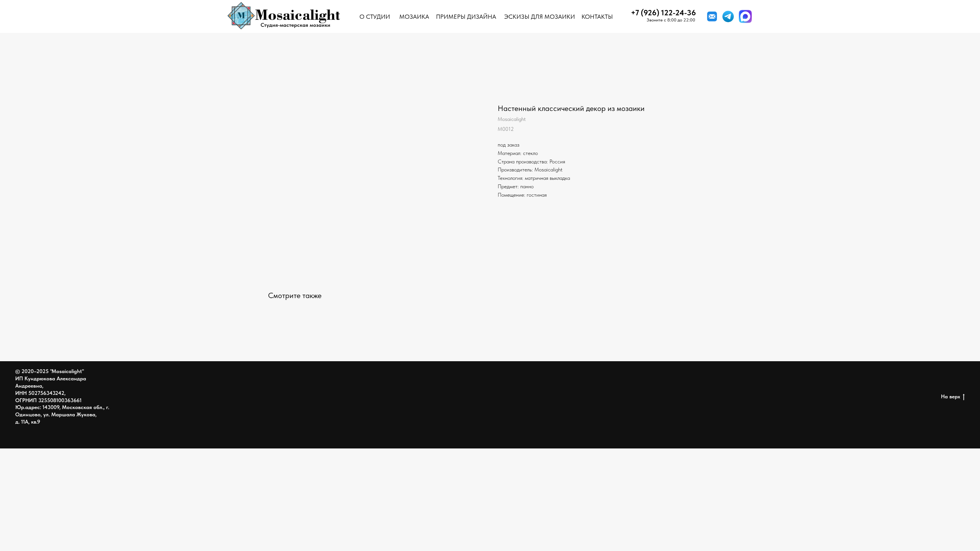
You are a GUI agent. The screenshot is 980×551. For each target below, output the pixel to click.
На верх (950, 396)
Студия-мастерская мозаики (295, 25)
